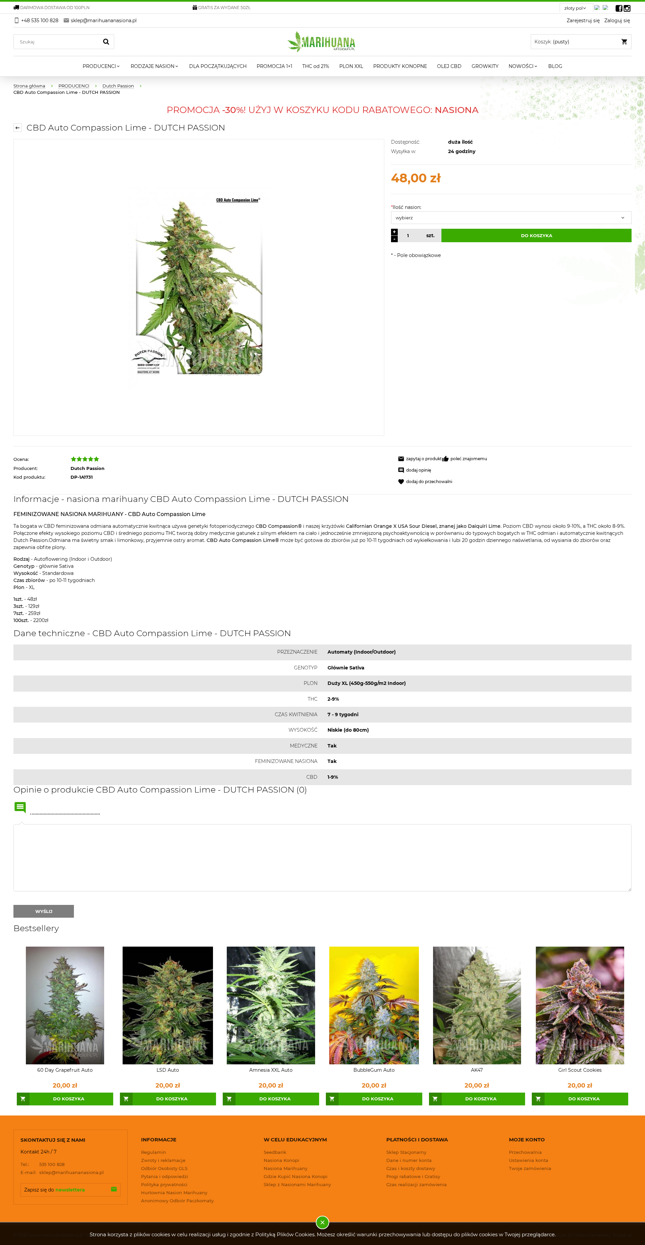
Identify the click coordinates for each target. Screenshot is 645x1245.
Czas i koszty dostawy (410, 1168)
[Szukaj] (106, 41)
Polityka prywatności (164, 1184)
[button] (420, 459)
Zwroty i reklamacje (163, 1160)
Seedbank (275, 1152)
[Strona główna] (322, 41)
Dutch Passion (87, 468)
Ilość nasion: (406, 207)
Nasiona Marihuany (285, 1168)
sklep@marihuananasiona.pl (62, 1172)
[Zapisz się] (114, 1189)
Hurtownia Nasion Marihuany (174, 1192)
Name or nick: (20, 807)
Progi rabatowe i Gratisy (413, 1176)
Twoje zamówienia (530, 1168)
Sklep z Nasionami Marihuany (297, 1184)
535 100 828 (42, 1164)
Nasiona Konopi (281, 1160)
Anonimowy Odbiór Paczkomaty (177, 1200)
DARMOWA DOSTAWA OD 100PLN (55, 7)
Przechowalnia (525, 1152)
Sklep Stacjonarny (406, 1152)
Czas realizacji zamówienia (416, 1184)
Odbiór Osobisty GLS (164, 1168)
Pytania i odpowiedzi (164, 1176)
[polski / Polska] (607, 5)
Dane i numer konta (409, 1160)
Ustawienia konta (528, 1160)
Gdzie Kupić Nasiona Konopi (296, 1176)
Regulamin (153, 1152)
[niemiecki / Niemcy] (598, 5)
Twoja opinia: (21, 824)
